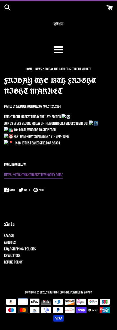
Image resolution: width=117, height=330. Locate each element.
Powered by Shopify (81, 292)
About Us (10, 242)
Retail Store (12, 255)
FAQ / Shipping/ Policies (20, 249)
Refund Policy (13, 262)
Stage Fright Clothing (57, 292)
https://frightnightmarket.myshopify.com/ (33, 175)
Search (9, 236)
